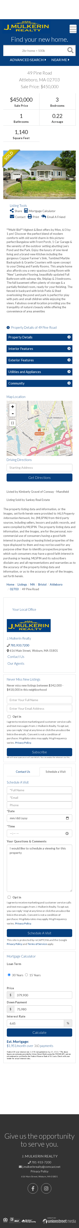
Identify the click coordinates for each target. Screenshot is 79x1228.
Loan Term (14, 964)
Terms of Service (37, 943)
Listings (22, 584)
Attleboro (56, 584)
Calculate (39, 1032)
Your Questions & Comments (27, 841)
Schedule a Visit (56, 771)
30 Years (17, 975)
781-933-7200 (41, 1162)
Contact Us (15, 656)
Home (10, 584)
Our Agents (15, 663)
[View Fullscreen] (12, 423)
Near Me (59, 60)
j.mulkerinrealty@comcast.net (41, 1166)
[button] (70, 50)
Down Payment (17, 1002)
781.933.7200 (19, 645)
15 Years (35, 975)
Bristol (42, 584)
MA (32, 584)
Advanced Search (27, 60)
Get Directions (39, 477)
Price (10, 988)
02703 (14, 589)
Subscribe (39, 752)
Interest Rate (16, 1016)
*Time (11, 826)
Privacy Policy (23, 742)
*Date (11, 811)
